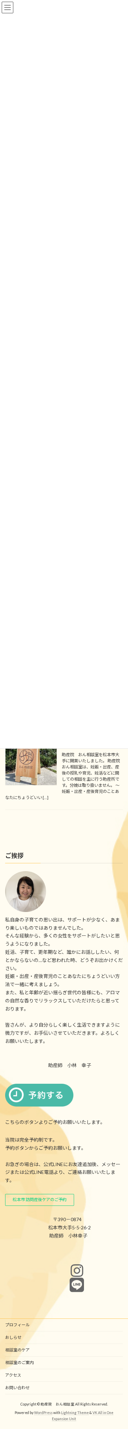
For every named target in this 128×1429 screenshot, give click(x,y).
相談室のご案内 (19, 1362)
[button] (39, 1200)
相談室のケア (17, 1349)
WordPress (43, 1412)
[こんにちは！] (31, 760)
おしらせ (13, 1337)
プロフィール (17, 1324)
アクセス (13, 1375)
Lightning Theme (75, 1412)
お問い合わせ (17, 1387)
